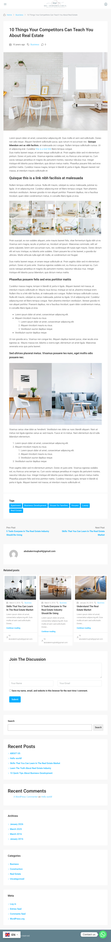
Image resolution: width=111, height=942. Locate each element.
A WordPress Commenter (26, 796)
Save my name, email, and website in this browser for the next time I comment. (50, 690)
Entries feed (15, 909)
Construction (16, 869)
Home (9, 15)
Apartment (16, 505)
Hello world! (16, 758)
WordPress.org (17, 918)
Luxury (85, 505)
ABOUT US (15, 753)
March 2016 (16, 834)
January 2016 (16, 839)
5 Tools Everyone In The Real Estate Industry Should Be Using (53, 610)
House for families (59, 505)
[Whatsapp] (103, 934)
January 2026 (16, 824)
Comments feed (17, 914)
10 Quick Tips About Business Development (31, 773)
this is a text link (43, 149)
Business (19, 15)
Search (11, 721)
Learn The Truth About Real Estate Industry (30, 768)
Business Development (35, 505)
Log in (13, 904)
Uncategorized (17, 879)
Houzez (75, 505)
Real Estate (16, 510)
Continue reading (13, 628)
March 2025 (16, 829)
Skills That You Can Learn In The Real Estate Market (35, 763)
